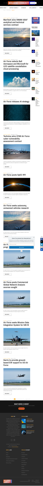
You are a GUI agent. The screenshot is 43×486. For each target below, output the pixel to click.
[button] (21, 238)
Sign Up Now (21, 247)
